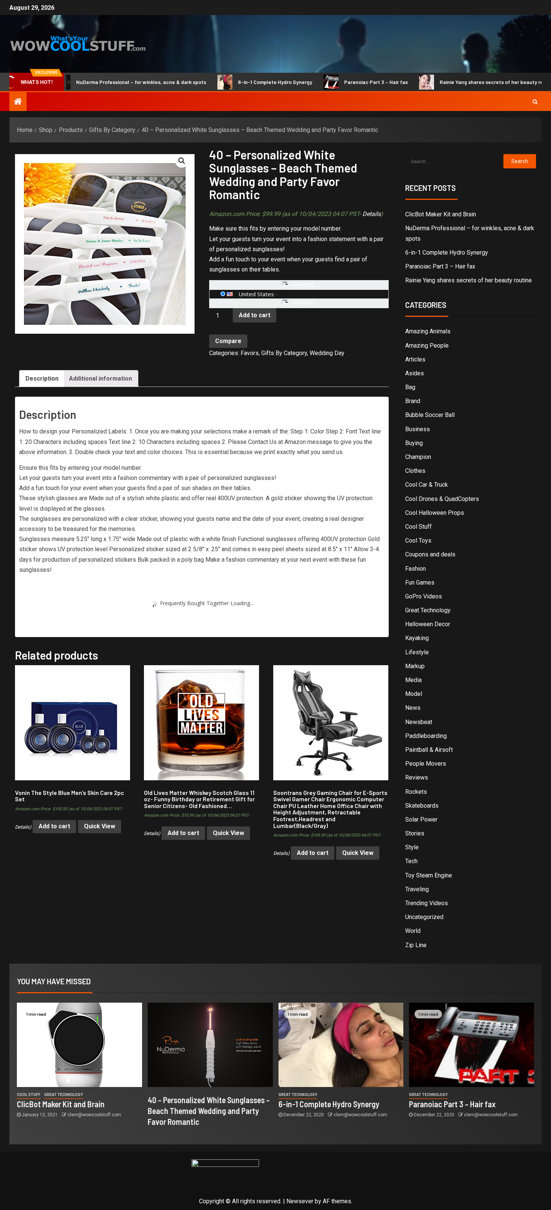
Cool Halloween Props (434, 512)
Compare (228, 341)
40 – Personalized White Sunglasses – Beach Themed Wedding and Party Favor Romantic (209, 1111)
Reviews (416, 777)
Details (371, 213)
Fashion (415, 568)
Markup (415, 666)
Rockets (416, 791)
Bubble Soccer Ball (430, 414)
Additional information (100, 378)
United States (256, 294)
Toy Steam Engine (428, 875)
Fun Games (419, 582)
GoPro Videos (423, 596)
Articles (415, 359)
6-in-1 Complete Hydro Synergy (244, 82)
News (413, 707)
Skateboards (422, 805)
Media (413, 680)
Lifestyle (417, 652)
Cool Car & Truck (426, 484)
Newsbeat (418, 722)
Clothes (415, 470)
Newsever (299, 1201)
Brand (412, 401)
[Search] (535, 101)
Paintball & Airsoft (429, 749)
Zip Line (416, 945)
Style (412, 847)
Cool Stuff (418, 526)
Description (41, 378)
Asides (414, 373)
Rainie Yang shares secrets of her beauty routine (467, 82)
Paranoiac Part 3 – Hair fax (345, 82)
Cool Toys (418, 540)
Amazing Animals (428, 331)
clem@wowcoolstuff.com (94, 1114)
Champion (418, 456)
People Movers (425, 763)
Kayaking (417, 638)
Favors (250, 353)
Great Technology (428, 610)
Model (413, 693)
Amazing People (427, 345)
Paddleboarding (426, 735)
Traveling (417, 889)
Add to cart (254, 315)
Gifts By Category (284, 353)
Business (417, 429)
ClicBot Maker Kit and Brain (440, 214)
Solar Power (421, 819)
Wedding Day (327, 353)
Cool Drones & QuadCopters (442, 498)
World (413, 930)
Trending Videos (426, 903)
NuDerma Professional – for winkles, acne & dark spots (110, 82)
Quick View (99, 826)
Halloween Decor (427, 624)
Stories (414, 833)
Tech (411, 861)
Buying (414, 443)
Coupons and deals (430, 554)
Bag (410, 387)
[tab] (42, 378)
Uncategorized (424, 917)
